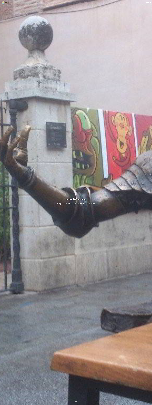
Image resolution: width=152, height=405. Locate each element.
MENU (147, 2)
